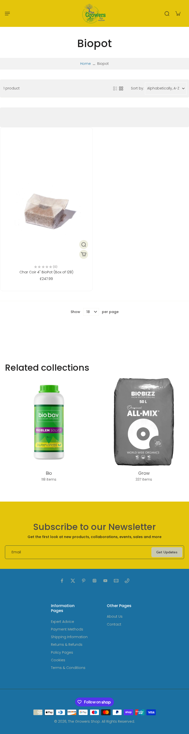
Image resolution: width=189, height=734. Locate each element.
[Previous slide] (4, 432)
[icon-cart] (177, 13)
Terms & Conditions (68, 667)
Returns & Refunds (66, 644)
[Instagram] (94, 580)
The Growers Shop (84, 721)
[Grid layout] (121, 88)
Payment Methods (67, 629)
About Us (115, 616)
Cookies (58, 660)
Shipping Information (69, 637)
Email (16, 552)
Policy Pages (62, 652)
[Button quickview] (83, 244)
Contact (114, 624)
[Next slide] (185, 432)
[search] (166, 13)
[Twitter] (72, 580)
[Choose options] (83, 254)
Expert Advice (62, 621)
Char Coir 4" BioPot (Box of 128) (46, 272)
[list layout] (115, 88)
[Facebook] (62, 580)
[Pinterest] (83, 580)
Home (85, 63)
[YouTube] (105, 580)
